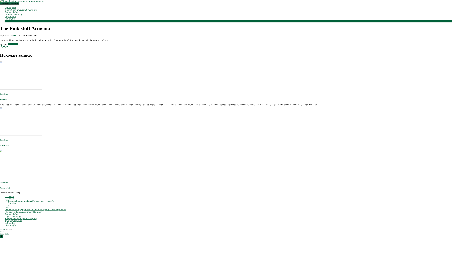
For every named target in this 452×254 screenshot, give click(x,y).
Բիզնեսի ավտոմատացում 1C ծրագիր (23, 212)
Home (7, 205)
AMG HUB (5, 188)
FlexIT (2, 229)
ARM (2, 231)
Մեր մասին (10, 17)
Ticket (7, 207)
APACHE (4, 145)
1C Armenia (9, 197)
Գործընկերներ (12, 12)
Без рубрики (13, 44)
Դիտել (8, 21)
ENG (7, 234)
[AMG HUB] (21, 177)
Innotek (3, 99)
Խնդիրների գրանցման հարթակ (21, 10)
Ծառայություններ (13, 14)
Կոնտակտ (10, 19)
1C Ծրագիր (10, 203)
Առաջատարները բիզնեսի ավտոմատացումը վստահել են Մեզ (35, 210)
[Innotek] (21, 89)
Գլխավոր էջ (10, 8)
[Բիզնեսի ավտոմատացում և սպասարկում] (22, 1)
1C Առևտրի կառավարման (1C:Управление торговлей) (29, 201)
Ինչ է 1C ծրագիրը (13, 216)
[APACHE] (21, 135)
